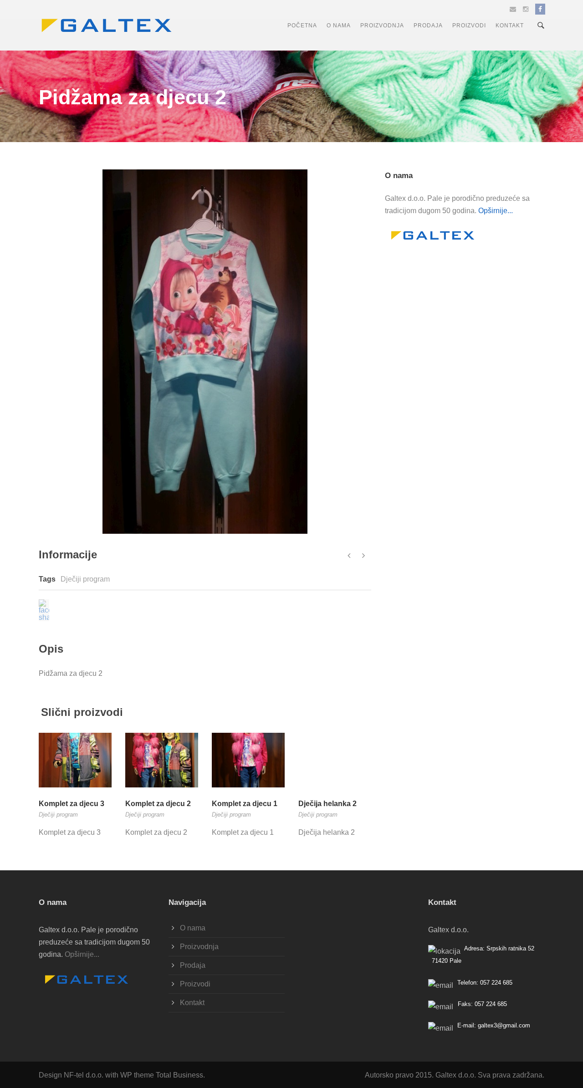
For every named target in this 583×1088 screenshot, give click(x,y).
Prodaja (428, 25)
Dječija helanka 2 (327, 803)
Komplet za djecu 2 (158, 803)
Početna (302, 25)
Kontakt (510, 25)
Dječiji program (85, 579)
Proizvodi (469, 25)
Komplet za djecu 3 (71, 803)
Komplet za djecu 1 (244, 803)
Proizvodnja (382, 25)
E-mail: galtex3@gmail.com (493, 1025)
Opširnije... (495, 211)
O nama (339, 25)
